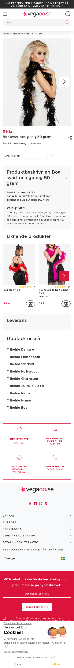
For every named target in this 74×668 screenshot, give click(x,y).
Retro (29, 34)
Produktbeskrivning (15, 143)
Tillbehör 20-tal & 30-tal (25, 385)
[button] (37, 558)
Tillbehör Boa (17, 407)
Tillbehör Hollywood (22, 371)
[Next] (64, 82)
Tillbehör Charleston (22, 378)
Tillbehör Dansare (20, 349)
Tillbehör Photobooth (23, 357)
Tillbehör (17, 34)
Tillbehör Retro (18, 393)
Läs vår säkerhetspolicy (16, 652)
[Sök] (66, 23)
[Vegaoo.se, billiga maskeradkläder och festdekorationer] (37, 14)
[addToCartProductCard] (30, 303)
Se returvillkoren (41, 196)
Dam (39, 34)
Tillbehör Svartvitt (20, 364)
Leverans (35, 143)
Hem (6, 34)
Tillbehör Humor (19, 400)
